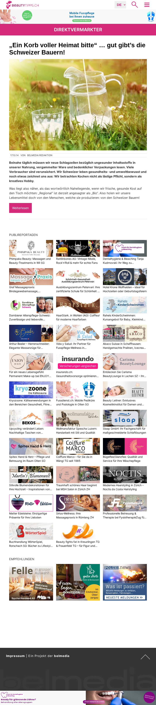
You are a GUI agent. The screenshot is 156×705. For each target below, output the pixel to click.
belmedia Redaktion (39, 155)
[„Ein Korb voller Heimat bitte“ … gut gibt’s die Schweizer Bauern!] (78, 104)
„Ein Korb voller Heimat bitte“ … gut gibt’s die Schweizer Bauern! (77, 49)
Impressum (15, 656)
